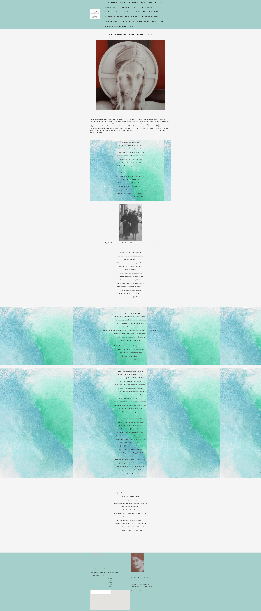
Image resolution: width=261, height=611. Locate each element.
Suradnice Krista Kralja (112, 21)
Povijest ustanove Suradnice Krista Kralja (136, 21)
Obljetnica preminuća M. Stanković (115, 26)
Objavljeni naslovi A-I (111, 7)
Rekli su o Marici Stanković (148, 17)
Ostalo (131, 26)
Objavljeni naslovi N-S (147, 7)
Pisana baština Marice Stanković (150, 2)
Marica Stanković (110, 2)
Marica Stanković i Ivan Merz (114, 17)
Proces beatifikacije (131, 17)
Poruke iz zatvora (128, 12)
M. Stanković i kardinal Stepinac (152, 12)
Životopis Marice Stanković (128, 2)
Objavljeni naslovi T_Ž (111, 12)
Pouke (138, 12)
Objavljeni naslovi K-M (129, 7)
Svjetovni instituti (157, 21)
